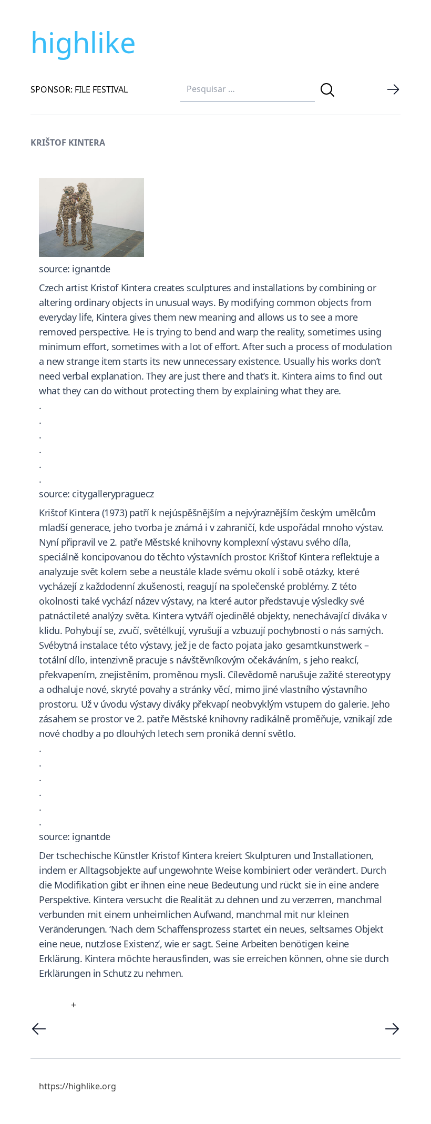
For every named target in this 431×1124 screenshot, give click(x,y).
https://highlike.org (77, 1086)
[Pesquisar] (327, 89)
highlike (83, 42)
